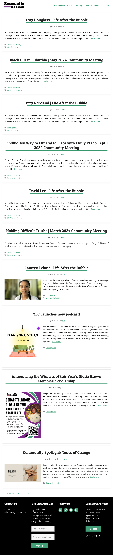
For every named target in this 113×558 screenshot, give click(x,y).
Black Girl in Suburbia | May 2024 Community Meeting (56, 60)
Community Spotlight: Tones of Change (56, 452)
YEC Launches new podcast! (56, 314)
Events (70, 5)
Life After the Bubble (14, 47)
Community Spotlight (14, 45)
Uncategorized (12, 128)
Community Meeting (14, 90)
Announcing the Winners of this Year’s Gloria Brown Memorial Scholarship (56, 378)
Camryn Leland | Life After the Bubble (57, 267)
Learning (78, 5)
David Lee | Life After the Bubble (56, 190)
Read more (95, 38)
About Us (88, 5)
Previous (9, 494)
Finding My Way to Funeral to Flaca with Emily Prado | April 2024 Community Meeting (56, 145)
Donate (106, 5)
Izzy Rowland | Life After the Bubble (56, 103)
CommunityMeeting (14, 88)
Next (34, 494)
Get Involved (59, 5)
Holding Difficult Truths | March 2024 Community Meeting (56, 230)
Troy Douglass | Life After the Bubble (56, 19)
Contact (97, 5)
